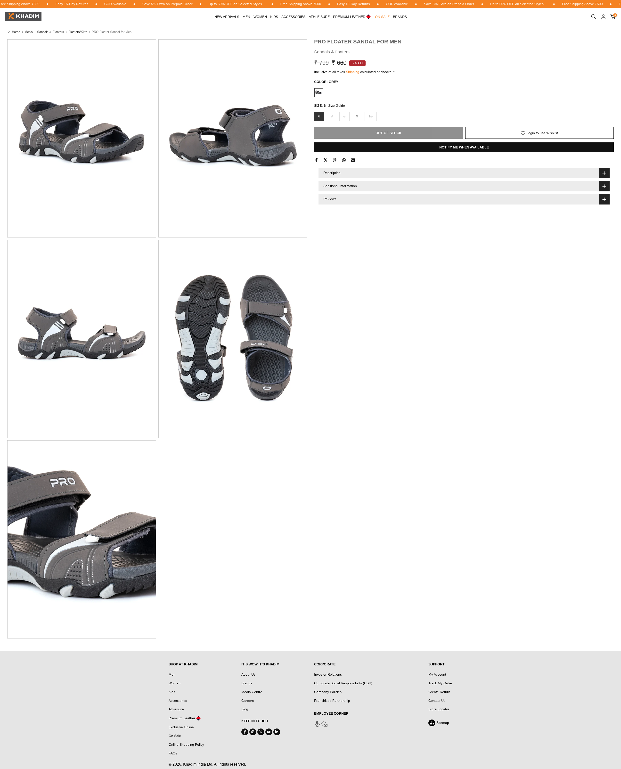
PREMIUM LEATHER (349, 17)
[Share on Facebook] (316, 160)
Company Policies (328, 692)
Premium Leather (182, 718)
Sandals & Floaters (50, 32)
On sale (382, 17)
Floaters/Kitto (77, 32)
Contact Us (436, 701)
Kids (274, 17)
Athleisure (176, 709)
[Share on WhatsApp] (344, 160)
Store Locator (438, 709)
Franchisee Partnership (332, 701)
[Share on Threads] (335, 160)
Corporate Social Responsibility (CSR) (343, 683)
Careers (247, 701)
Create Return (439, 692)
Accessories (293, 17)
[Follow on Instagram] (252, 731)
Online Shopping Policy (186, 744)
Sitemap (442, 723)
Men (246, 17)
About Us (248, 674)
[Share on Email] (353, 160)
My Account (437, 674)
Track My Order (440, 683)
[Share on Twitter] (325, 160)
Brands (400, 17)
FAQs (173, 753)
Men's (29, 32)
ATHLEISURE (319, 17)
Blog (244, 709)
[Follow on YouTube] (268, 731)
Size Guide (336, 105)
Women (260, 17)
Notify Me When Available (464, 147)
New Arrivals (226, 17)
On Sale (175, 736)
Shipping (352, 72)
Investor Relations (328, 674)
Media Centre (251, 692)
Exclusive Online (181, 727)
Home (16, 32)
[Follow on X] (260, 731)
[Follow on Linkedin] (276, 731)
